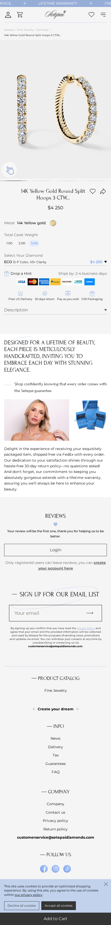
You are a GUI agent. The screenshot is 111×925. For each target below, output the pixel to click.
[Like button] (91, 15)
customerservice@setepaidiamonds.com (55, 837)
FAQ (56, 772)
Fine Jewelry (25, 29)
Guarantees (55, 763)
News (55, 738)
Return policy (55, 829)
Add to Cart (55, 918)
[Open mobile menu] (103, 15)
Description (16, 310)
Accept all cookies (59, 905)
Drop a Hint (21, 273)
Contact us (55, 812)
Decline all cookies (21, 905)
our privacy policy (28, 895)
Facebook (44, 869)
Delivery (55, 747)
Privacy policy (55, 820)
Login (55, 549)
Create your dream (56, 709)
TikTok (67, 869)
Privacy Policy (86, 628)
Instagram (55, 869)
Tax (56, 755)
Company (55, 804)
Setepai (9, 29)
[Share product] (103, 191)
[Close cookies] (106, 884)
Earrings (42, 29)
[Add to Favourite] (93, 191)
